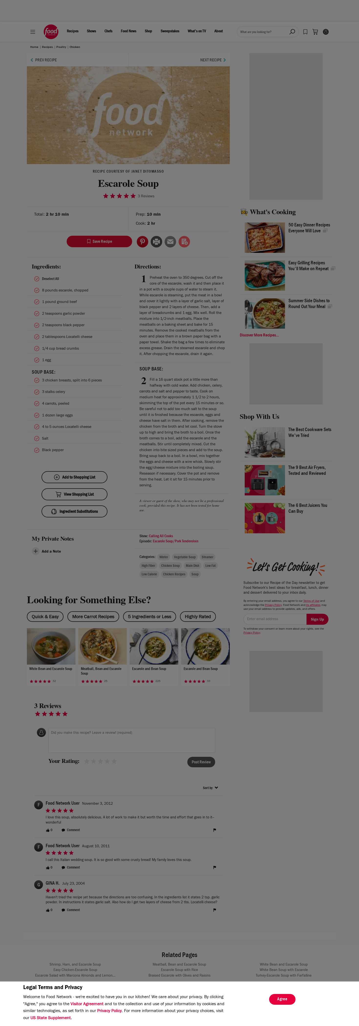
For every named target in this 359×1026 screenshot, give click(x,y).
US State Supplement (51, 1018)
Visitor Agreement (87, 1004)
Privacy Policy (109, 1011)
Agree (282, 999)
